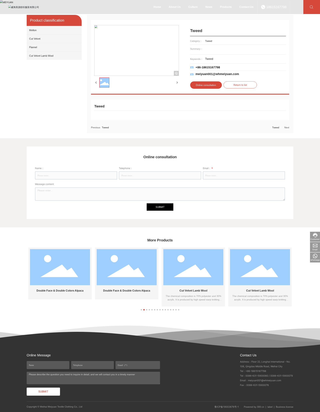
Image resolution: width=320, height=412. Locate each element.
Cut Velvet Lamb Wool (193, 290)
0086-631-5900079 (281, 375)
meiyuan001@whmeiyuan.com (217, 74)
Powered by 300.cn (254, 406)
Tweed (105, 127)
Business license (284, 406)
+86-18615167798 (208, 67)
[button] (141, 309)
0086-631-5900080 (257, 375)
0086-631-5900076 (257, 385)
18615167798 (276, 7)
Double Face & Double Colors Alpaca (60, 290)
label (270, 406)
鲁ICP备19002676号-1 (226, 406)
